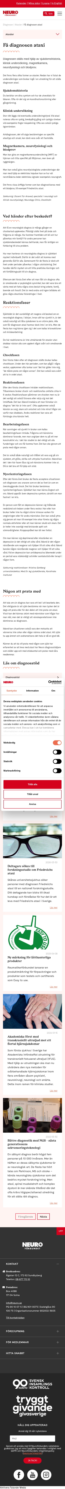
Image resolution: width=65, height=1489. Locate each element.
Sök (51, 13)
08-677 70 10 (22, 1279)
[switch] (57, 752)
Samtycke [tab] (11, 690)
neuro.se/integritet (32, 1453)
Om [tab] (53, 690)
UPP (61, 1231)
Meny (59, 13)
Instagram (46, 1475)
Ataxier (18, 24)
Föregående (25, 1216)
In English (57, 3)
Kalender (21, 3)
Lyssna (46, 3)
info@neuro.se (14, 1302)
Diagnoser (8, 24)
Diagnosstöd (13, 677)
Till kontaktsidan (15, 1317)
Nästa (43, 1216)
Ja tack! (32, 1460)
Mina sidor (34, 3)
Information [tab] (32, 690)
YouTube (32, 1475)
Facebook (19, 1475)
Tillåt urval (32, 794)
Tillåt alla (32, 784)
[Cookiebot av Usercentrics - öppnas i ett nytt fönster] (48, 682)
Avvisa (32, 804)
